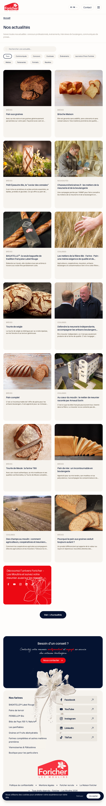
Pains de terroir (16, 710)
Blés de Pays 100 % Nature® (22, 721)
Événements (64, 56)
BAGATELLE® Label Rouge (21, 704)
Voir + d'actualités (53, 615)
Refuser (79, 796)
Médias (8, 62)
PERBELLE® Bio (16, 716)
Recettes (48, 62)
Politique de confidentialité (21, 785)
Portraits (35, 62)
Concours (36, 56)
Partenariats (21, 62)
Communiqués (21, 56)
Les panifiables (16, 727)
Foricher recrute (67, 785)
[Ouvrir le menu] (99, 7)
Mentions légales (46, 785)
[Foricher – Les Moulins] (11, 7)
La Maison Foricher (88, 785)
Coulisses (50, 56)
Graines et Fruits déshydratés (23, 732)
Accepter (93, 796)
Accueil (6, 18)
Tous (7, 56)
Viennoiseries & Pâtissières (22, 747)
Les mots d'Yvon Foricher (84, 56)
